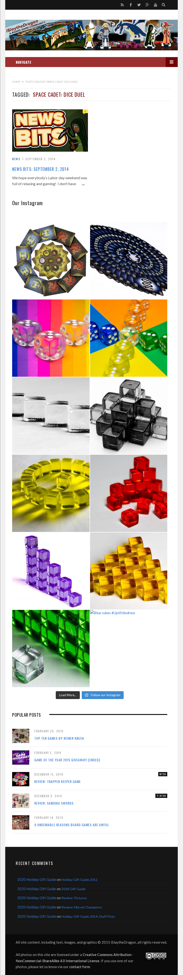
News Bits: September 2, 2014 (40, 169)
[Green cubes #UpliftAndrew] (51, 648)
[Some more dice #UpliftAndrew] (129, 338)
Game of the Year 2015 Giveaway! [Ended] (67, 759)
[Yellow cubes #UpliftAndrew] (51, 493)
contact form (79, 967)
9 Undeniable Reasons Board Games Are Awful (71, 824)
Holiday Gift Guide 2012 (79, 880)
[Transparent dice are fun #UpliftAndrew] (51, 338)
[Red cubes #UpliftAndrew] (129, 493)
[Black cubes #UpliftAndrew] (129, 415)
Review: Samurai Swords (54, 803)
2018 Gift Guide (73, 889)
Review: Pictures (74, 898)
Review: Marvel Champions (81, 907)
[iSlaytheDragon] (91, 35)
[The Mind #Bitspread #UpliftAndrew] (129, 260)
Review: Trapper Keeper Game (57, 781)
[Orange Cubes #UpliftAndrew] (129, 571)
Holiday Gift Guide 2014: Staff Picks (88, 916)
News (16, 159)
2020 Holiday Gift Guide (36, 879)
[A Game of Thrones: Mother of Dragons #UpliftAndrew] (51, 260)
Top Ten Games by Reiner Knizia (59, 738)
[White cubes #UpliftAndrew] (51, 415)
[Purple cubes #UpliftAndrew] (51, 571)
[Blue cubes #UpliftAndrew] (129, 648)
